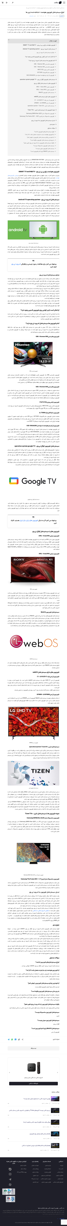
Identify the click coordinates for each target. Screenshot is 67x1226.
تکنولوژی (61, 16)
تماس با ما (61, 1169)
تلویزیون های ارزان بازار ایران (29, 520)
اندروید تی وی (16, 264)
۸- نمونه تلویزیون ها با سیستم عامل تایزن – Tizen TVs (42, 110)
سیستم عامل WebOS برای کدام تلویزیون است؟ (42, 151)
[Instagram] (10, 1174)
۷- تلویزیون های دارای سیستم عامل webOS (45, 97)
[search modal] (12, 2)
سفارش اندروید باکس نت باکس (41, 911)
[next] (9, 1072)
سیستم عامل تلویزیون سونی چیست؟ (45, 149)
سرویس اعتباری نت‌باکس (46, 1179)
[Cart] (3, 3)
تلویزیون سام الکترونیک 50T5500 (45, 72)
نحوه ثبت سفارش (35, 1165)
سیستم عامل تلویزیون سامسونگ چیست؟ (43, 146)
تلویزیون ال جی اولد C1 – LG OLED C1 (44, 100)
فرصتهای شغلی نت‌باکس (58, 1182)
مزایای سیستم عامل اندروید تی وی (45, 52)
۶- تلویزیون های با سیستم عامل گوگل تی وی (45, 83)
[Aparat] (10, 1184)
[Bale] (10, 1169)
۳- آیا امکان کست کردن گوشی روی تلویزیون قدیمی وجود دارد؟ (41, 57)
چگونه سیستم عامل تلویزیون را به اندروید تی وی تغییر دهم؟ (39, 143)
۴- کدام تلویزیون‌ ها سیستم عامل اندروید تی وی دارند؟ (43, 61)
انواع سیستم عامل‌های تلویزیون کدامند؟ (44, 132)
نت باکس (62, 8)
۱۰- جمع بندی (53, 124)
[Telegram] (10, 1179)
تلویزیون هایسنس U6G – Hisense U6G (44, 67)
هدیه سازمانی (60, 1179)
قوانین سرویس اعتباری (46, 1182)
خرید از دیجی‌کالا (35, 1179)
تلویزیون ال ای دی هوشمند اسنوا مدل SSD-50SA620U (40, 75)
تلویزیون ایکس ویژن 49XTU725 (46, 70)
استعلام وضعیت (47, 1169)
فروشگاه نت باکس (33, 1083)
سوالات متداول (35, 1172)
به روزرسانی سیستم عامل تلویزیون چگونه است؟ (42, 140)
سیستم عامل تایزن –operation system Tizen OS (41, 106)
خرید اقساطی (36, 1182)
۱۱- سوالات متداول (52, 128)
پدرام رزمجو (32, 16)
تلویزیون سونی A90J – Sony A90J (45, 87)
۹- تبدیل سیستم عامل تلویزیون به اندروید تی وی (44, 120)
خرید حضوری (36, 1175)
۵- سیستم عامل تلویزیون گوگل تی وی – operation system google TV (38, 79)
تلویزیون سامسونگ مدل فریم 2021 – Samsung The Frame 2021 (37, 116)
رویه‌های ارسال (36, 1169)
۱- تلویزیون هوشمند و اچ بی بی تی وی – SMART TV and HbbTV (40, 45)
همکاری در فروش (59, 1175)
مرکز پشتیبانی (48, 1165)
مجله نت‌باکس (56, 8)
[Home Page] (57, 3)
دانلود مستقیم (23, 1165)
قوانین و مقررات (47, 1172)
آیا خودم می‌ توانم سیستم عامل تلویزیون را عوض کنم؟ (40, 137)
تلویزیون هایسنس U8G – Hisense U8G (44, 64)
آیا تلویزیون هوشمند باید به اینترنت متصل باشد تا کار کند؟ (39, 134)
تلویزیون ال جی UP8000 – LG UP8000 (44, 103)
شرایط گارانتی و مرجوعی (46, 1175)
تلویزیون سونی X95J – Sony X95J (45, 90)
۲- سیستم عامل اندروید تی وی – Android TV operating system (40, 49)
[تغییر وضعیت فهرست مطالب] (33, 41)
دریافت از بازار (23, 1169)
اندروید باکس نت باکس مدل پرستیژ (34, 1078)
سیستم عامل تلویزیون (50, 929)
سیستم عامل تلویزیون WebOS (46, 92)
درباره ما (61, 1165)
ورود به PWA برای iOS (21, 1172)
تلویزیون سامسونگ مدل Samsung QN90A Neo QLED (40, 113)
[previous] (57, 1072)
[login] (7, 3)
